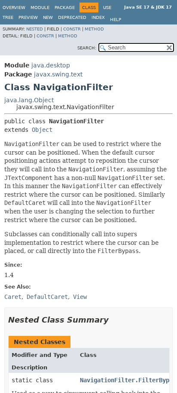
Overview (14, 7)
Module (40, 7)
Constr (72, 29)
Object (42, 129)
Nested (34, 29)
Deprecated (72, 17)
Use (107, 7)
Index (98, 17)
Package (65, 7)
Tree (8, 17)
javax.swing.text (58, 74)
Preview (28, 17)
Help (115, 19)
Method (94, 29)
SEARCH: (86, 48)
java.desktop (50, 65)
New (48, 17)
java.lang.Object (29, 100)
